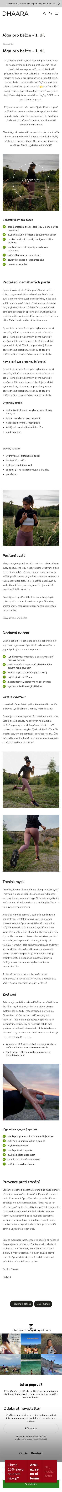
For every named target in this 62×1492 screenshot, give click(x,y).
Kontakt (37, 1453)
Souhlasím (31, 1484)
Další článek (43, 1304)
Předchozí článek (22, 1304)
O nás (23, 1453)
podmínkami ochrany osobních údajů (31, 1439)
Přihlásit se (31, 1428)
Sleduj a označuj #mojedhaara (32, 1330)
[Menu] (56, 13)
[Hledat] (44, 13)
